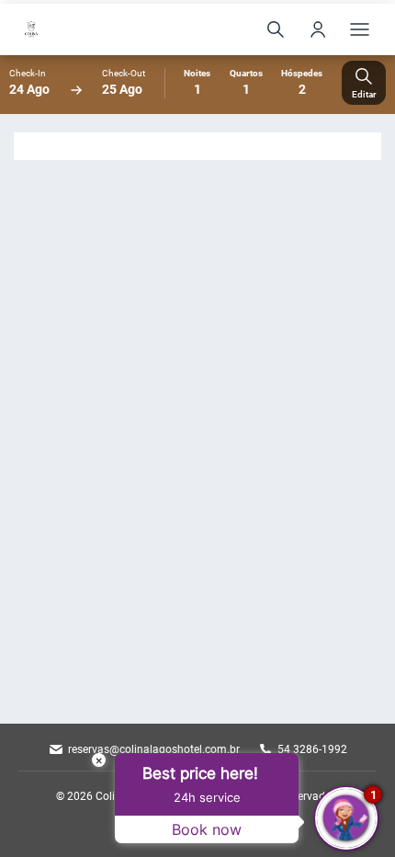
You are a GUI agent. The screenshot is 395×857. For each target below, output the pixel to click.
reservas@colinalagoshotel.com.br (154, 749)
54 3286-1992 (312, 749)
